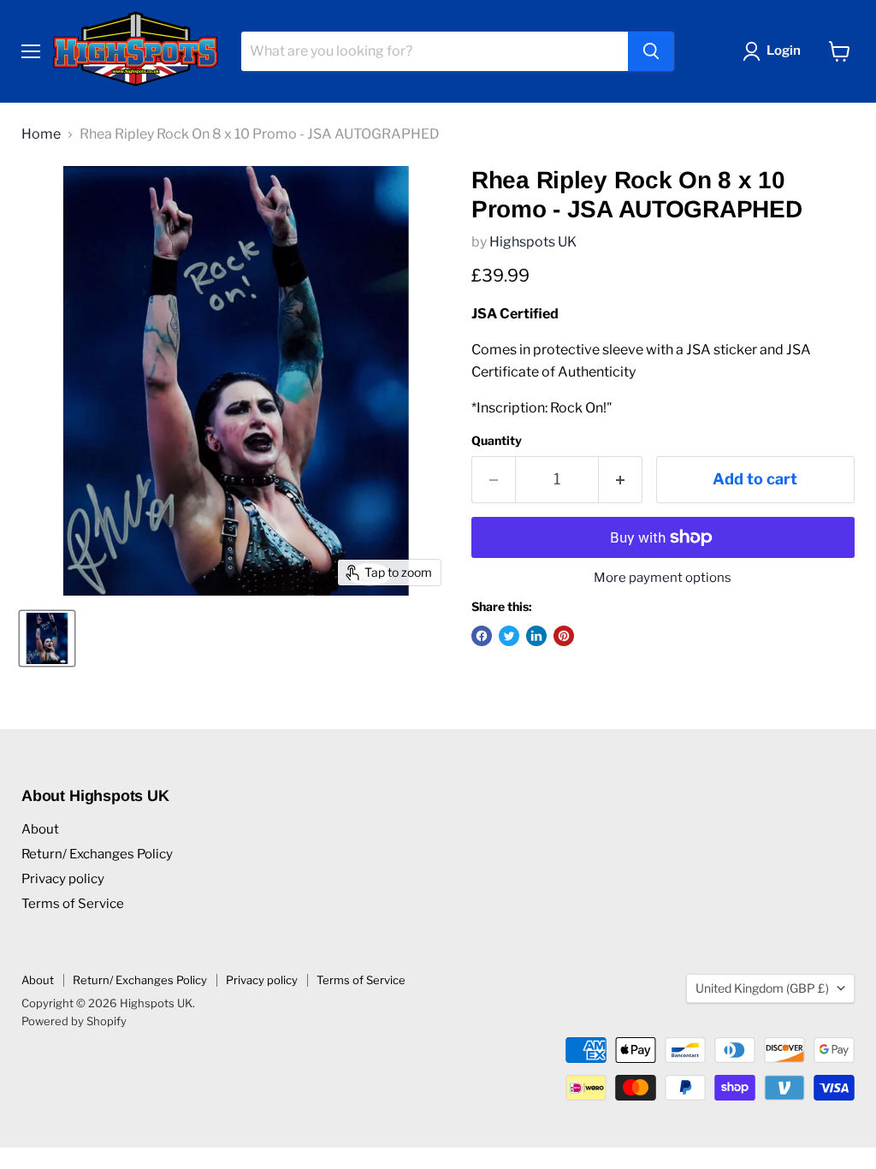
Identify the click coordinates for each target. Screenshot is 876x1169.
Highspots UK (533, 242)
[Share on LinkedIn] (536, 636)
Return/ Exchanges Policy (97, 854)
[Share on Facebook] (481, 636)
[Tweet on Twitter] (509, 636)
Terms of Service (72, 903)
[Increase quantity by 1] (620, 479)
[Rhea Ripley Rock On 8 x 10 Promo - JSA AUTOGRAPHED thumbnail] (47, 638)
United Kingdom (762, 988)
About (40, 829)
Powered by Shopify (74, 1021)
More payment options (662, 578)
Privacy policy (62, 879)
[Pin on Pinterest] (563, 636)
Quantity (496, 441)
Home (41, 134)
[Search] (651, 51)
